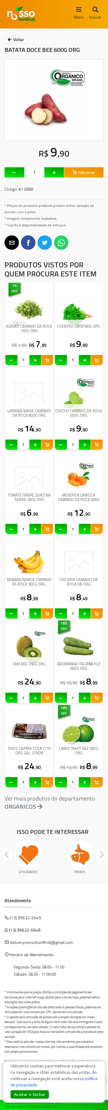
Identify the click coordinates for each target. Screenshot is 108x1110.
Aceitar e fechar (30, 1094)
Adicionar (86, 172)
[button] (11, 242)
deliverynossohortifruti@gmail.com (41, 942)
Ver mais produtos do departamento (49, 802)
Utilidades (28, 872)
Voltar (17, 39)
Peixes (80, 872)
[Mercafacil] (95, 1104)
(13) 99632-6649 (24, 930)
